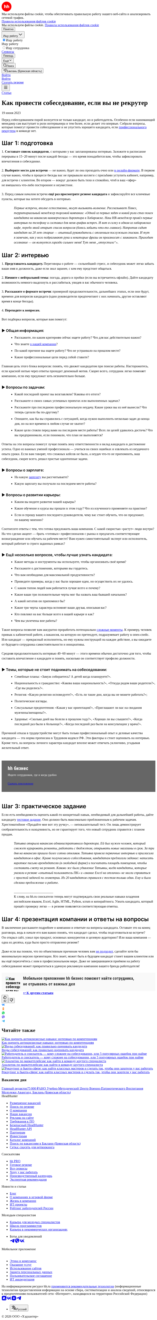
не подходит (104, 951)
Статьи (6, 93)
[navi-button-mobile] (6, 87)
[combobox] (19, 1308)
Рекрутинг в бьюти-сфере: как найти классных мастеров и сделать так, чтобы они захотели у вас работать (76, 1072)
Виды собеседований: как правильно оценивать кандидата (43, 1050)
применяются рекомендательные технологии (82, 1286)
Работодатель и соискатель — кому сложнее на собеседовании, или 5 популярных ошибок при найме (73, 1057)
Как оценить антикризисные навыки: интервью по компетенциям (48, 1042)
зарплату (35, 477)
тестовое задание (29, 819)
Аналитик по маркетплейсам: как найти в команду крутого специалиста (52, 1064)
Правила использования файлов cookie (72, 25)
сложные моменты (110, 629)
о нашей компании (43, 344)
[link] (9, 65)
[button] (6, 75)
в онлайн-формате (127, 170)
